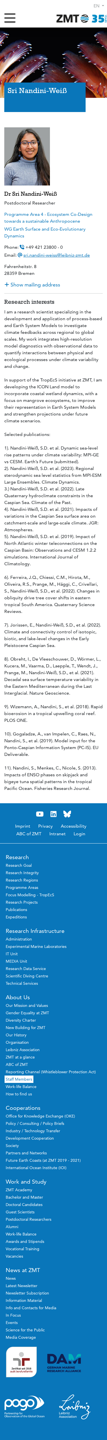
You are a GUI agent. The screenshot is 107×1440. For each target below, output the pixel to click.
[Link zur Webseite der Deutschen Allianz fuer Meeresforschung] (75, 1363)
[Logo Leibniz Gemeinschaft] (75, 1406)
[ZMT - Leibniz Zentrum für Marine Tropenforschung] (80, 18)
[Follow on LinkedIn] (53, 814)
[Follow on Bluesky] (67, 814)
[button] (99, 6)
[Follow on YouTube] (40, 814)
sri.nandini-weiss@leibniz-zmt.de (56, 255)
